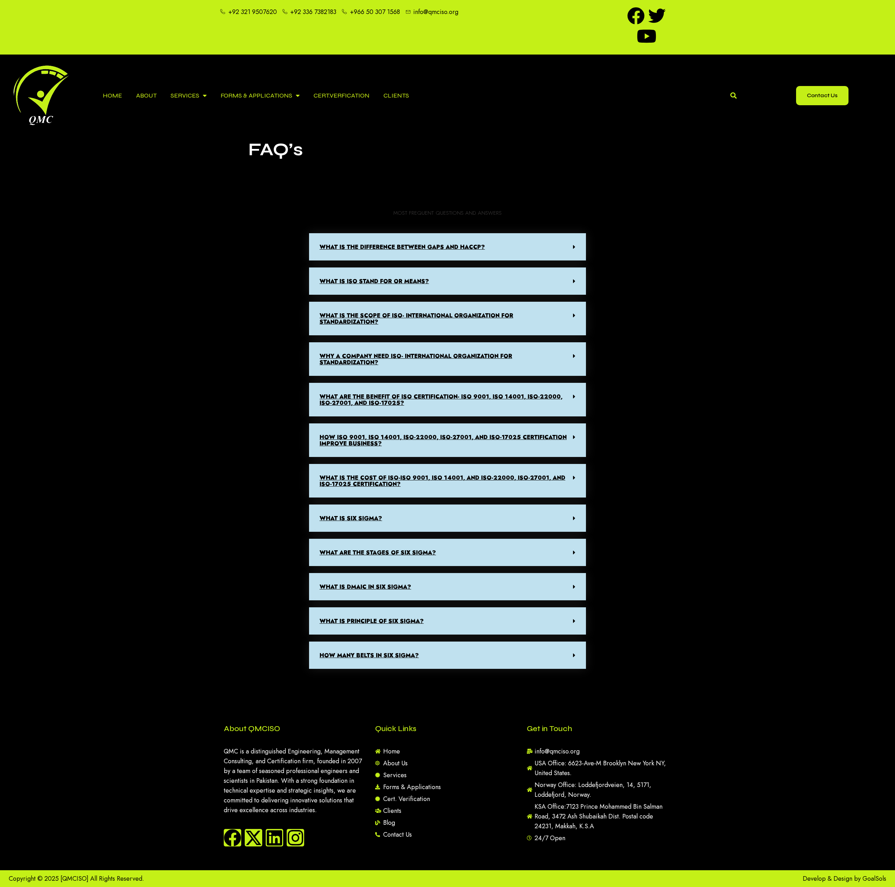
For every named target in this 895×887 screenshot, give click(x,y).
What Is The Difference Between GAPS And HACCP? (402, 247)
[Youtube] (646, 36)
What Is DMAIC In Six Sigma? (365, 587)
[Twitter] (657, 15)
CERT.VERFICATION (342, 95)
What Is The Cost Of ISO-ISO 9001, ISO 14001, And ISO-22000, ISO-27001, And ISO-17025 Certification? (442, 481)
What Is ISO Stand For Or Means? (374, 281)
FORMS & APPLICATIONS (256, 95)
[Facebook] (636, 15)
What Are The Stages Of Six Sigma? (378, 553)
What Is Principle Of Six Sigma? (372, 621)
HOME (112, 95)
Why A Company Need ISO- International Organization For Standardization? (416, 359)
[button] (447, 246)
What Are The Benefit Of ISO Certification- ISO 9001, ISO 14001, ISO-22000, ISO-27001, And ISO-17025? (441, 400)
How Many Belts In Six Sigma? (369, 655)
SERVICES (185, 95)
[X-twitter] (253, 837)
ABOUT (146, 95)
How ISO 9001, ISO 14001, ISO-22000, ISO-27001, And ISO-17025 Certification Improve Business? (443, 440)
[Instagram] (295, 837)
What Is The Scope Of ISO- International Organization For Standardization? (416, 319)
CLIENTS (396, 95)
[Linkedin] (274, 837)
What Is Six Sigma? (351, 518)
